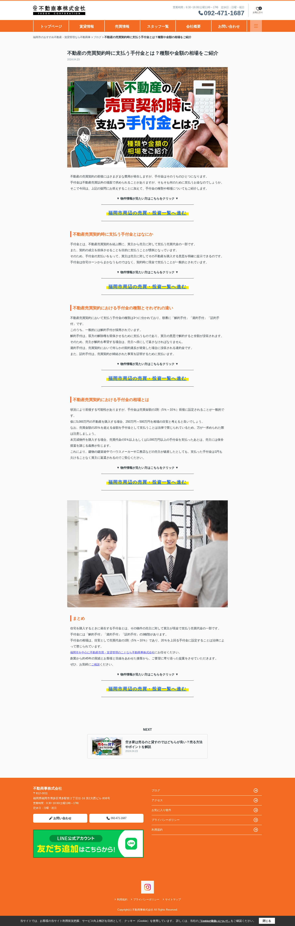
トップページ (51, 26)
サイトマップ (173, 899)
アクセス (157, 800)
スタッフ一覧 (158, 26)
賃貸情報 (86, 26)
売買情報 (122, 26)
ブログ (156, 790)
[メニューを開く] (256, 26)
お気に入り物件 (161, 810)
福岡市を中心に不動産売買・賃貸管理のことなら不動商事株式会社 (112, 652)
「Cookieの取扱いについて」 (214, 921)
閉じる (267, 920)
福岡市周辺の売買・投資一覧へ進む (147, 212)
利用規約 (157, 829)
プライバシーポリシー (166, 819)
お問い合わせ (229, 26)
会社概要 (193, 26)
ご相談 (95, 664)
